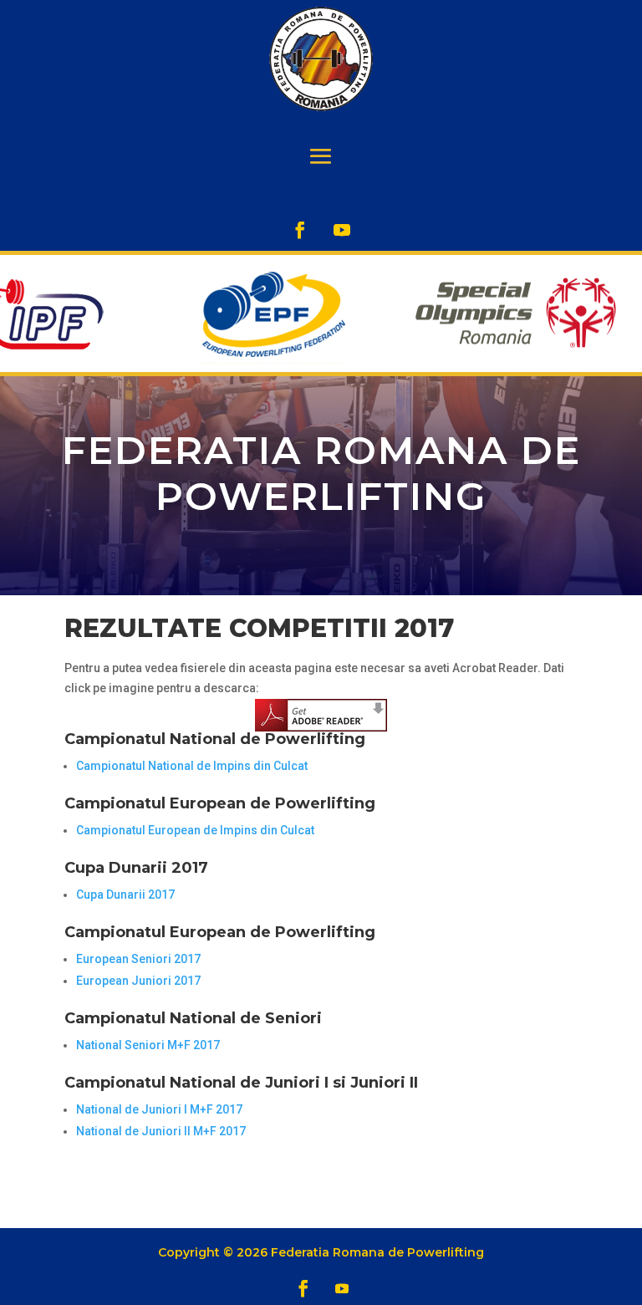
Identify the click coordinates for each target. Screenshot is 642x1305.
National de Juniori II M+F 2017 (161, 1131)
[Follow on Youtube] (342, 230)
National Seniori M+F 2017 (148, 1045)
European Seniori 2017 (138, 959)
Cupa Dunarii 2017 (125, 894)
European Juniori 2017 (138, 980)
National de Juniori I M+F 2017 (159, 1109)
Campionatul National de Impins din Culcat (192, 765)
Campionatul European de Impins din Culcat (195, 830)
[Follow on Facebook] (300, 230)
